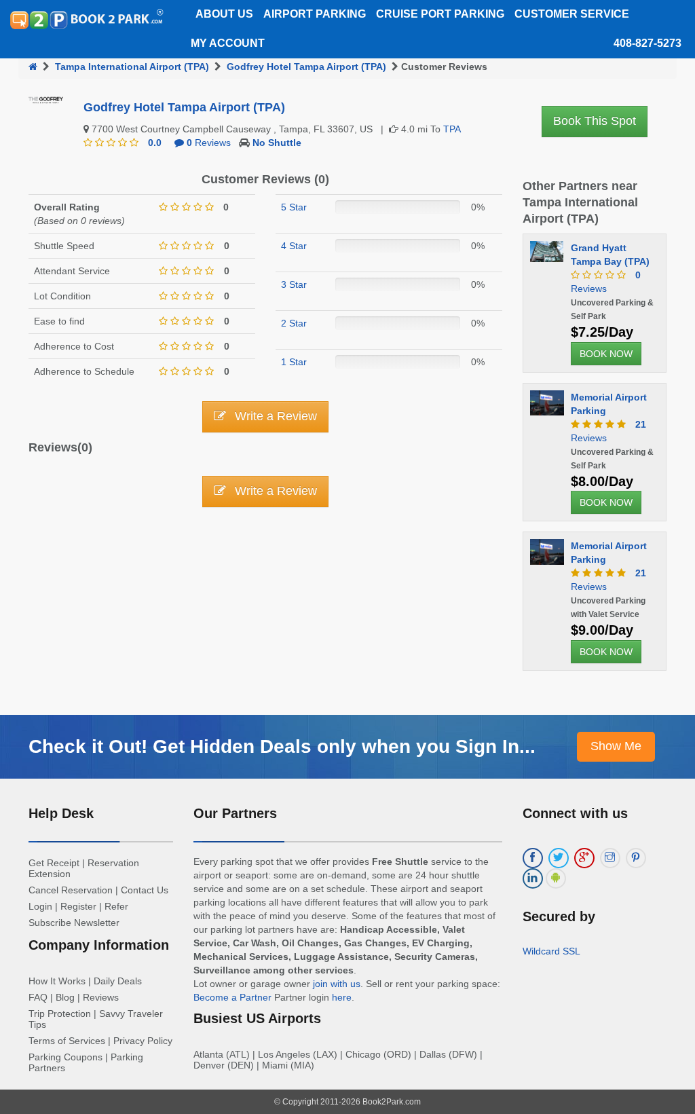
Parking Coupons (65, 1057)
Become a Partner (232, 997)
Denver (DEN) (223, 1065)
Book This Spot (594, 121)
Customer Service (571, 14)
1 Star (294, 361)
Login (40, 906)
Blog (65, 997)
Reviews (209, 142)
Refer (116, 906)
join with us (336, 983)
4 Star (294, 245)
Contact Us (144, 890)
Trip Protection (60, 1013)
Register (78, 906)
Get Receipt (54, 862)
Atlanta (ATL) (221, 1054)
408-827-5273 (647, 43)
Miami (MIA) (288, 1065)
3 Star (294, 284)
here (342, 997)
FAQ (38, 997)
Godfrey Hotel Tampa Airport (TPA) (306, 66)
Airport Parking (314, 14)
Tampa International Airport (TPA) (132, 66)
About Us (224, 14)
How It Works (57, 981)
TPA (452, 129)
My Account (228, 43)
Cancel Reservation (71, 890)
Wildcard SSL (551, 951)
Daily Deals (118, 981)
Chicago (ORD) (378, 1054)
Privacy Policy (142, 1040)
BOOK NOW (606, 353)
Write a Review (274, 416)
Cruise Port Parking (440, 14)
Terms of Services (67, 1040)
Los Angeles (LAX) (297, 1054)
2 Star (294, 323)
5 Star (294, 207)
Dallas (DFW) (448, 1054)
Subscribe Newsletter (74, 922)
